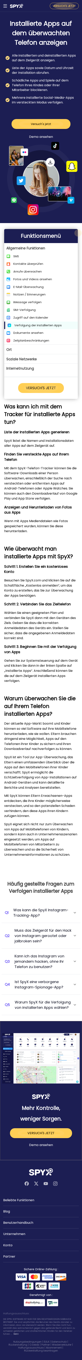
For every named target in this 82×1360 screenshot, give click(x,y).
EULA (46, 1341)
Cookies (34, 1344)
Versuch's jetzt (41, 124)
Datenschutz (59, 1341)
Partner (45, 1344)
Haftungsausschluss (31, 1347)
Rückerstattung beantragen (41, 1350)
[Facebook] (26, 1183)
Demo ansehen (41, 136)
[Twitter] (36, 1183)
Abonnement (54, 1347)
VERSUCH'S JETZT (64, 6)
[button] (41, 248)
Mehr (16, 1334)
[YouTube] (46, 1183)
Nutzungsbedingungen (27, 1341)
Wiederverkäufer (61, 1344)
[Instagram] (55, 1183)
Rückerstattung (18, 1344)
